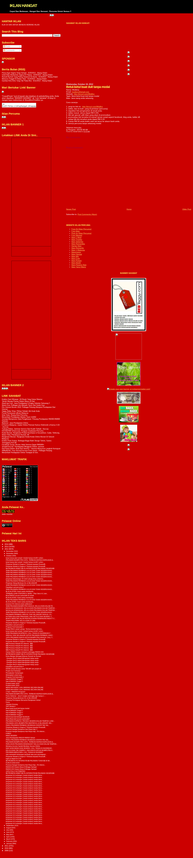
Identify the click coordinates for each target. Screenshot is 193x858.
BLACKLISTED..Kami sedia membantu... (20, 591)
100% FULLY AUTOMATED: (16, 771)
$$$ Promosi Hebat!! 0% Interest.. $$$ (19, 643)
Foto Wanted (76, 235)
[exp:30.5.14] (129, 53)
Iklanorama (76, 252)
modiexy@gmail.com (80, 92)
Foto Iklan (75, 231)
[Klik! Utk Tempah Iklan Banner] (37, 16)
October (9, 556)
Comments (10, 50)
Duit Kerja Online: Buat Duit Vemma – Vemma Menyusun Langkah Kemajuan (31, 449)
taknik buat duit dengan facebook (17, 717)
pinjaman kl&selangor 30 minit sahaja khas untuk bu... (25, 579)
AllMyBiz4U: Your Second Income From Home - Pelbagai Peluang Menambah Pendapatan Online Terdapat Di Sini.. (27, 452)
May (8, 835)
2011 (7, 846)
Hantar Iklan (76, 246)
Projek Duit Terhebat (13, 671)
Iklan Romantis (77, 248)
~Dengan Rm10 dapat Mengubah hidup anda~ (22, 658)
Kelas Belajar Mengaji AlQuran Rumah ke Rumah (23, 656)
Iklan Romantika (78, 244)
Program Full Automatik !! (15, 627)
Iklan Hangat (76, 254)
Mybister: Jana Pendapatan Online (15, 423)
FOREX (8, 733)
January (9, 843)
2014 (7, 544)
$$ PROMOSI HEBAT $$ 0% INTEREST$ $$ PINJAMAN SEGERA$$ (30, 568)
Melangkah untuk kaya (14, 675)
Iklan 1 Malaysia (78, 250)
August (9, 828)
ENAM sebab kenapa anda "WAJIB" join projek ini (23, 669)
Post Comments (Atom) (87, 214)
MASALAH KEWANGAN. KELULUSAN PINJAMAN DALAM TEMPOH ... (31, 608)
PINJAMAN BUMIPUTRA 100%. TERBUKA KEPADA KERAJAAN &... (30, 560)
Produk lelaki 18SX (12, 683)
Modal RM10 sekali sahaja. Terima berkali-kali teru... (24, 629)
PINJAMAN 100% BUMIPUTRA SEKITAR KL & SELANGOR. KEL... (29, 723)
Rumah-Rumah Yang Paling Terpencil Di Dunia (19, 77)
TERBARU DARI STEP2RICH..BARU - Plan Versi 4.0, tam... (27, 593)
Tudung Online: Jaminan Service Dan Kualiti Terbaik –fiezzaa (25, 429)
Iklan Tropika (76, 240)
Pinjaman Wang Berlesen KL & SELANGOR (21, 583)
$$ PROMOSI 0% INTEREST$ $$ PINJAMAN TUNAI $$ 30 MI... (28, 761)
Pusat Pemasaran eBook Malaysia (15, 413)
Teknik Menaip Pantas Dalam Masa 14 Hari (18, 401)
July (7, 830)
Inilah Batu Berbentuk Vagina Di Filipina (17, 75)
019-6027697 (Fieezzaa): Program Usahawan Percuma (22, 431)
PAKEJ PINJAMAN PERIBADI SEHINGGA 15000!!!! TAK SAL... (28, 725)
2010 (7, 848)
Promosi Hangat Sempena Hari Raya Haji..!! (21, 729)
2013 (7, 547)
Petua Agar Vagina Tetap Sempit (14, 73)
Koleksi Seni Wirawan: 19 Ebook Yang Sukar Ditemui (22, 399)
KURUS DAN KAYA (13, 763)
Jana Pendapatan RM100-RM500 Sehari (20, 738)
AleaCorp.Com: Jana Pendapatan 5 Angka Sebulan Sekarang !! (26, 403)
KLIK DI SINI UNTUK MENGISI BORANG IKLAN (20, 25)
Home (129, 209)
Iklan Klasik (76, 263)
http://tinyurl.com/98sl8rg (84, 94)
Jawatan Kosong (12, 704)
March (8, 839)
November (10, 553)
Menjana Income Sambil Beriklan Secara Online (23, 746)
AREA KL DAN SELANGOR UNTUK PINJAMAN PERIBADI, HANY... (30, 635)
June (8, 832)
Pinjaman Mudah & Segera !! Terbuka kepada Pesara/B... (26, 564)
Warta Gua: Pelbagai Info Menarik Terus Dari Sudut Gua (23, 405)
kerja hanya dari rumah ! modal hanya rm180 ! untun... (25, 558)
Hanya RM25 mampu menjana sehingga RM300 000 (25, 652)
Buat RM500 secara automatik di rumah (20, 595)
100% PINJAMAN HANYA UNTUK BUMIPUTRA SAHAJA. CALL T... (29, 637)
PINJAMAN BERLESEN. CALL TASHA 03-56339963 (24, 752)
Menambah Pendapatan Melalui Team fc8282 (19, 417)
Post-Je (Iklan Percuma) (81, 233)
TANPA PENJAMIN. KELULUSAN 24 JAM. (21, 620)
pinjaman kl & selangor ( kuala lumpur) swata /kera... (24, 775)
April (8, 837)
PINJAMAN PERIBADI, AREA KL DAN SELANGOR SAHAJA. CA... (29, 614)
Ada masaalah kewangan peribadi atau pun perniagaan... (26, 754)
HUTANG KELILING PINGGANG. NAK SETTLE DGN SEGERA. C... (29, 616)
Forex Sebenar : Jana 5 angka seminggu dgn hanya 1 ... (26, 696)
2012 (7, 549)
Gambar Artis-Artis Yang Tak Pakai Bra (17, 81)
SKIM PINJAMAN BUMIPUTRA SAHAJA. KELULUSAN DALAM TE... (30, 606)
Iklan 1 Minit (76, 237)
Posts (7, 46)
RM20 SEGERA (11, 735)
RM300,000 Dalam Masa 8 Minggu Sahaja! (21, 767)
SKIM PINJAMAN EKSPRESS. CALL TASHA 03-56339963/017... (29, 633)
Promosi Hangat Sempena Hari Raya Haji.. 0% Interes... (26, 731)
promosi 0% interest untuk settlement (19, 604)
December (10, 551)
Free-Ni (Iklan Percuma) (81, 229)
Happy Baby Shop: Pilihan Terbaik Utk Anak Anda (21, 411)
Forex (8, 702)
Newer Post (71, 209)
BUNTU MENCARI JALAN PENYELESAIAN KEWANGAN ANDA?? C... (31, 618)
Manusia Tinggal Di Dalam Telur (14, 79)
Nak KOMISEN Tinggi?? (14, 679)
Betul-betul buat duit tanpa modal (17, 708)
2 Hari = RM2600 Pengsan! (15, 692)
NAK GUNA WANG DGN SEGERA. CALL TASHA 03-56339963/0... (29, 748)
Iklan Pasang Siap (78, 265)
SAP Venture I (11, 706)
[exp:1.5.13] (3, 128)
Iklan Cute (75, 258)
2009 (7, 851)
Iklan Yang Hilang (78, 267)
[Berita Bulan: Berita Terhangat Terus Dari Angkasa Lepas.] (3, 63)
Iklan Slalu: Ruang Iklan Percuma (14, 415)
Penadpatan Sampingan (14, 673)
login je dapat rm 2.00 (13, 758)
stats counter (7, 514)
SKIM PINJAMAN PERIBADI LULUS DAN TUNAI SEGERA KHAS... (29, 570)
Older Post (186, 209)
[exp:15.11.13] (3, 389)
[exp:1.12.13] (34, 16)
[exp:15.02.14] (129, 57)
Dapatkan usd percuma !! (15, 587)
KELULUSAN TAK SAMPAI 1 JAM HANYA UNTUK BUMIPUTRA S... (29, 750)
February (9, 841)
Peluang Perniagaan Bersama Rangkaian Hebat (23, 700)
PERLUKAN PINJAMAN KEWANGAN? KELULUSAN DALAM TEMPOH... (32, 744)
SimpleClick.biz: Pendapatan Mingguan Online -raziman (23, 447)
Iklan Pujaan (76, 261)
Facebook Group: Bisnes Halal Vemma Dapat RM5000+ (23, 445)
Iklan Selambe (77, 242)
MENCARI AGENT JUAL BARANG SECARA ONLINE (24, 687)
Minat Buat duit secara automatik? (18, 719)
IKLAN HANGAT (23, 5)
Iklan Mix (75, 256)
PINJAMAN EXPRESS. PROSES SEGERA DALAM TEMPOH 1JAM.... (30, 721)
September (10, 825)
